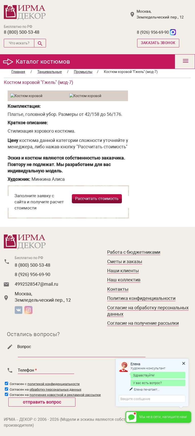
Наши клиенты (123, 270)
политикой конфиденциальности (53, 384)
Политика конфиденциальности (141, 298)
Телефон (27, 370)
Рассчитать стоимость (97, 198)
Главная (18, 72)
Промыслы (83, 72)
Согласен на (45, 389)
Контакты (117, 289)
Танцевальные (49, 72)
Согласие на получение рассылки (143, 323)
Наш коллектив (123, 279)
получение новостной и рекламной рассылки (65, 395)
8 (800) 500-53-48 (21, 32)
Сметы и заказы (124, 261)
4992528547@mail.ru (36, 284)
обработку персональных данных (55, 389)
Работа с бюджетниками (133, 252)
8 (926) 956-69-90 (153, 32)
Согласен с (44, 384)
